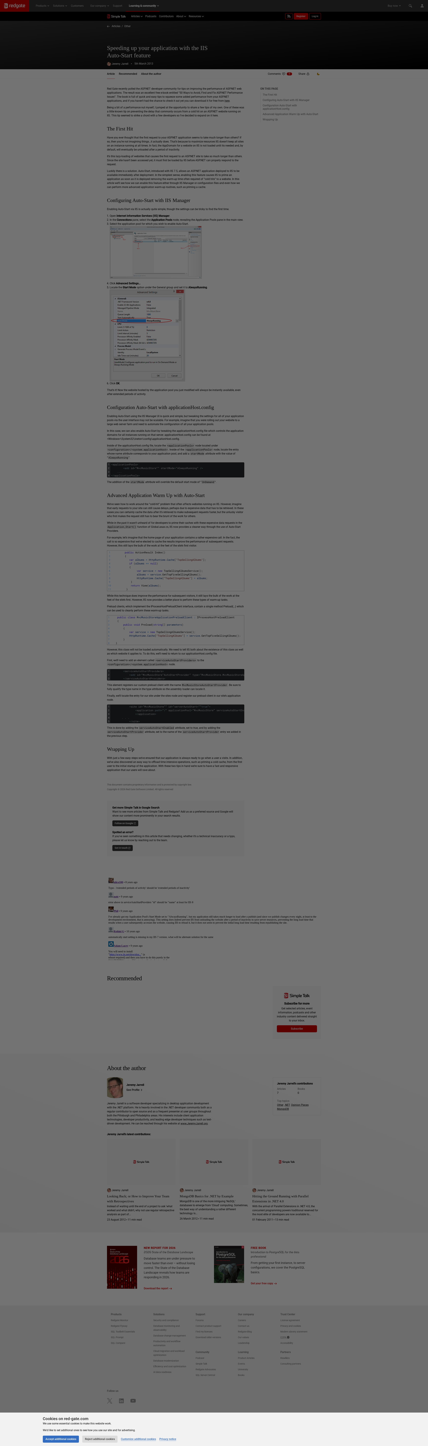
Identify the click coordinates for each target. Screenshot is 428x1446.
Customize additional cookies (138, 1439)
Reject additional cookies (100, 1439)
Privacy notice (167, 1439)
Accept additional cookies (60, 1439)
